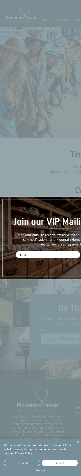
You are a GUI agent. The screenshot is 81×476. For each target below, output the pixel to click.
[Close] (75, 444)
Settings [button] (41, 470)
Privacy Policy (23, 453)
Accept (60, 463)
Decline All (22, 463)
